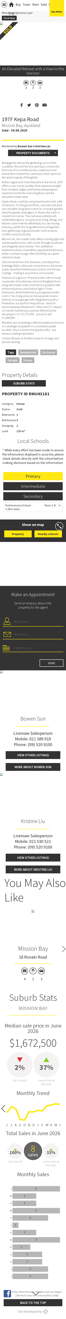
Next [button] (61, 39)
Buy (18, 4)
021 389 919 (40, 739)
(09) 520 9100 (40, 744)
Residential (28, 352)
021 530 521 (40, 841)
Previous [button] (4, 39)
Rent (35, 4)
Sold (44, 4)
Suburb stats (24, 383)
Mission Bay (33, 948)
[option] (33, 945)
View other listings (33, 755)
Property (18, 534)
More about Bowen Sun (33, 767)
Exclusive (48, 352)
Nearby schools (48, 534)
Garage (13, 360)
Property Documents (33, 153)
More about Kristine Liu (33, 869)
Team (26, 4)
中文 (11, 13)
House (27, 360)
